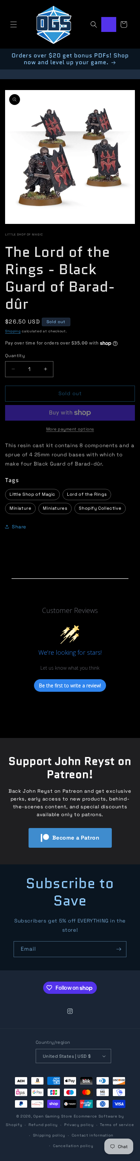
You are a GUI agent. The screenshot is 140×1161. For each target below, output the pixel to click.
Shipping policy (49, 1135)
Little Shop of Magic (24, 234)
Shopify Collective (100, 508)
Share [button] (19, 527)
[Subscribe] (118, 949)
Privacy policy (79, 1124)
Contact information (92, 1135)
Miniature (20, 508)
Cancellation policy (73, 1145)
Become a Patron (76, 837)
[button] (13, 24)
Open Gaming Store (52, 1116)
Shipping (13, 331)
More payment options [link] (70, 429)
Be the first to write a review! (70, 685)
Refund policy (43, 1124)
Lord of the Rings (87, 494)
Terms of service (117, 1124)
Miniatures (55, 508)
